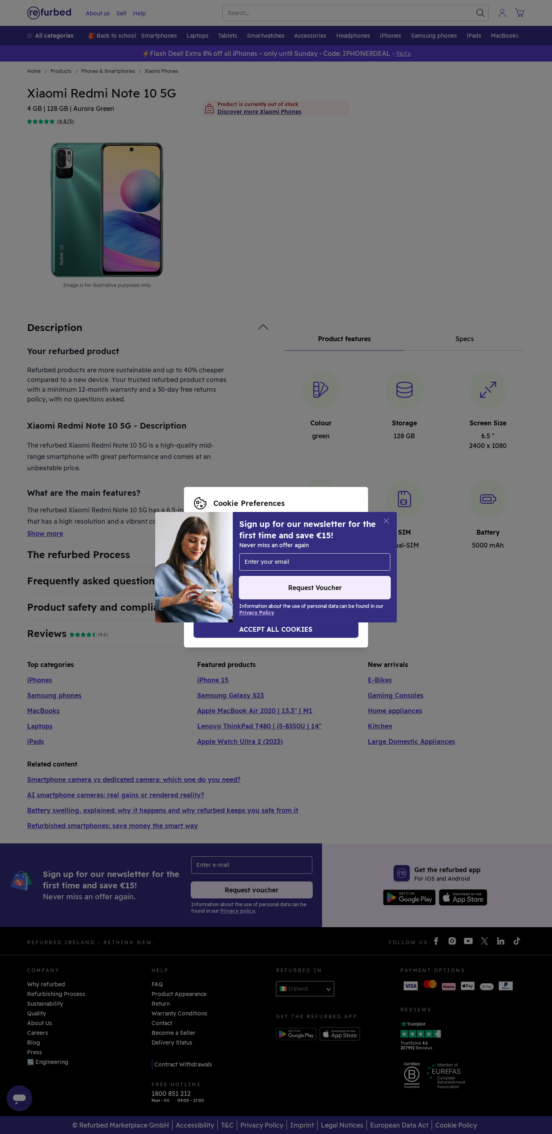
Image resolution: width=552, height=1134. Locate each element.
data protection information (259, 563)
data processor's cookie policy (247, 571)
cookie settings (296, 554)
